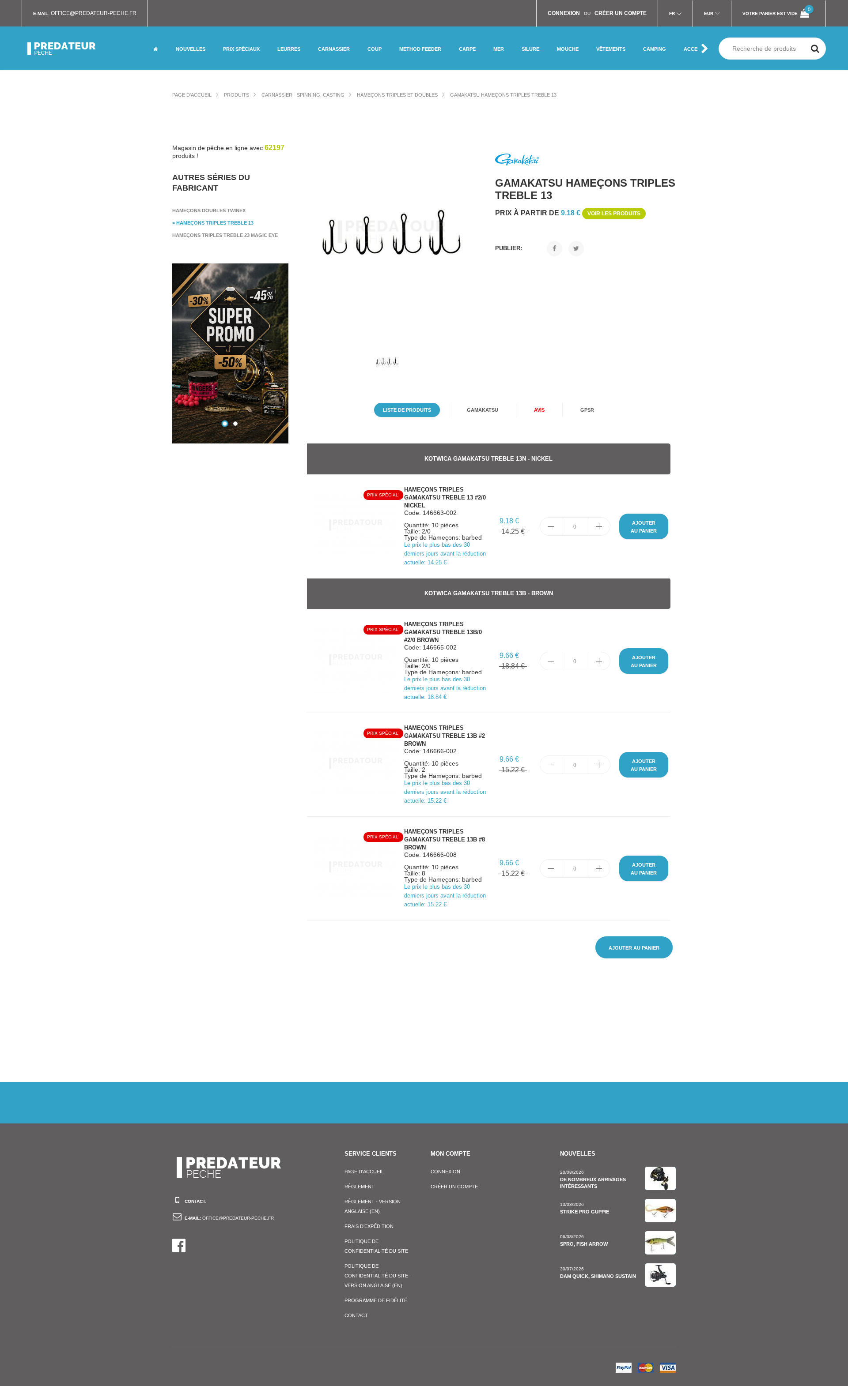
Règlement (359, 1186)
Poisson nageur (338, 30)
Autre (230, 58)
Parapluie (655, 30)
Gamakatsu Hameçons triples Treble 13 (503, 95)
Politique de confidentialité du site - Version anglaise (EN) (377, 1275)
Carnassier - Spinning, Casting (302, 95)
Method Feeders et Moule (423, 34)
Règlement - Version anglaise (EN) (372, 1206)
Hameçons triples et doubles (397, 95)
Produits (236, 95)
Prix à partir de (567, 213)
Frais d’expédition (369, 1226)
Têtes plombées (297, 58)
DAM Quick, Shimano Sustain (598, 1276)
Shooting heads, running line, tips (579, 34)
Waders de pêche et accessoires (621, 41)
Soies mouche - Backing (575, 55)
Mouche (232, 30)
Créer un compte (454, 1186)
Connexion (445, 1171)
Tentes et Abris (663, 58)
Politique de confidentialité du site (376, 1246)
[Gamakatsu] (517, 160)
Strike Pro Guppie (584, 1211)
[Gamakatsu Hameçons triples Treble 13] (391, 233)
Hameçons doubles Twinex (209, 210)
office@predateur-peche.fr (93, 13)
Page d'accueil (192, 95)
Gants (604, 58)
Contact (356, 1315)
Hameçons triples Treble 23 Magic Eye (225, 235)
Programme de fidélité (375, 1300)
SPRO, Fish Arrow (584, 1244)
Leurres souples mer (305, 30)
